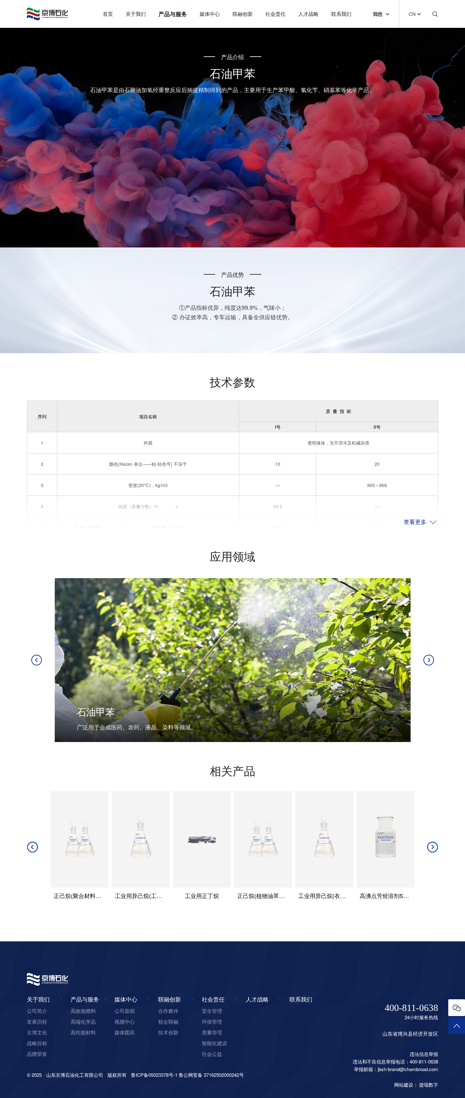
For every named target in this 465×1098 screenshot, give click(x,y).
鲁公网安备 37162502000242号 (211, 1074)
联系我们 (341, 13)
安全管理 (212, 1010)
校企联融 (168, 1021)
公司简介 (37, 1010)
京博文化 (37, 1032)
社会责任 (275, 13)
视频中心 (125, 1021)
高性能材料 (83, 1032)
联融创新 (242, 13)
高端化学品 (83, 1021)
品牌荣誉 (37, 1053)
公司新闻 (125, 1010)
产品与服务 (172, 14)
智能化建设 (214, 1043)
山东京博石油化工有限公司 (74, 1074)
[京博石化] (47, 14)
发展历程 (37, 1021)
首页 (108, 13)
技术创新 (168, 1032)
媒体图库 (125, 1032)
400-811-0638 (411, 1008)
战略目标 (37, 1043)
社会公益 (212, 1053)
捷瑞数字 (428, 1084)
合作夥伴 (168, 1010)
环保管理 (212, 1021)
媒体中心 (210, 13)
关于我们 (136, 13)
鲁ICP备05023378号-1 (154, 1074)
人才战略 (308, 13)
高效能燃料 (83, 1010)
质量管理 (212, 1032)
